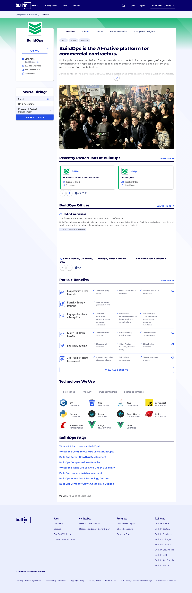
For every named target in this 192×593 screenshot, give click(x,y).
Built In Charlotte (163, 534)
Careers (57, 529)
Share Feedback (125, 529)
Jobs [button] (85, 31)
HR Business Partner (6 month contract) (81, 177)
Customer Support (126, 523)
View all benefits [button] (116, 370)
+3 (172, 290)
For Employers (162, 5)
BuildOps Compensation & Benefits (79, 462)
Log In (142, 5)
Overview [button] (70, 31)
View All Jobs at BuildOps (77, 496)
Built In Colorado (163, 544)
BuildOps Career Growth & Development (82, 457)
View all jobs (35, 117)
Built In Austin (162, 523)
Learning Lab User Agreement (28, 580)
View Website (30, 73)
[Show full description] (116, 78)
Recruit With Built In (89, 523)
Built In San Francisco (165, 560)
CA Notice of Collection (166, 580)
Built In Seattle (162, 565)
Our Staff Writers (62, 534)
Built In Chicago (163, 539)
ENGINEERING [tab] (69, 392)
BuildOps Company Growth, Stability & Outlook (86, 483)
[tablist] (116, 392)
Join (133, 5)
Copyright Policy (77, 580)
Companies (51, 5)
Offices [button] (99, 31)
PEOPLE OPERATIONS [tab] (134, 392)
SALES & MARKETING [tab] (108, 392)
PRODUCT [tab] (87, 392)
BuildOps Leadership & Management (80, 473)
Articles (76, 5)
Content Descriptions (64, 539)
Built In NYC (161, 555)
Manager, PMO (127, 177)
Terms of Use (110, 580)
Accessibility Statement (56, 580)
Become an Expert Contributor (94, 529)
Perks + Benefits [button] (118, 31)
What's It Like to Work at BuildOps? (79, 446)
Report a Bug (123, 534)
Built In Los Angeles (164, 550)
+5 (172, 344)
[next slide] (69, 193)
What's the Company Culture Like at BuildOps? (86, 451)
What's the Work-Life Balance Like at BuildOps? (87, 467)
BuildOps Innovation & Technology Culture (84, 478)
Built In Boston (162, 529)
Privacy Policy (95, 580)
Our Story (58, 523)
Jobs (65, 5)
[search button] (124, 5)
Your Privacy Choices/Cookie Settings (136, 580)
